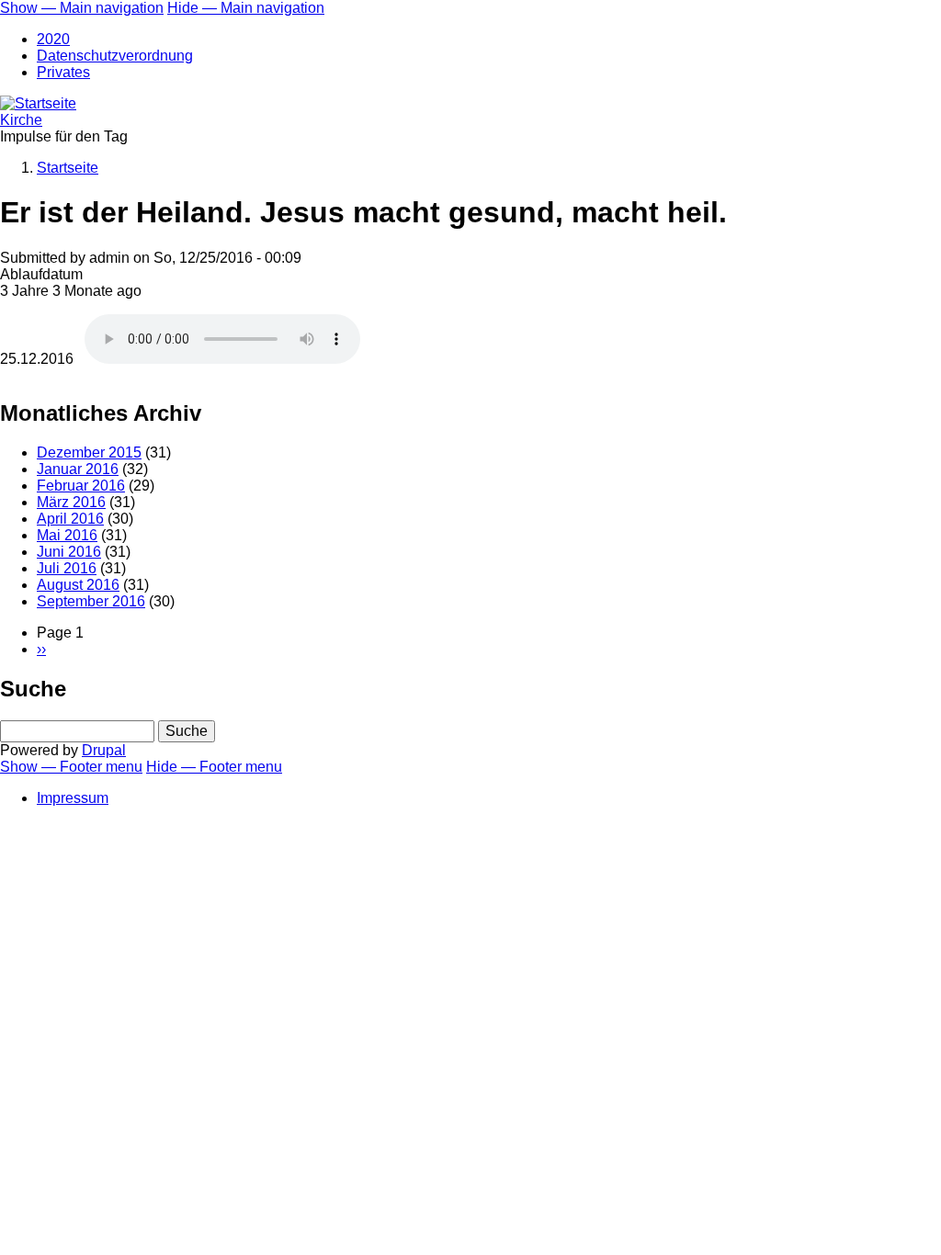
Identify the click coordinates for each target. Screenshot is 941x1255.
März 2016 (71, 502)
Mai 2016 (67, 535)
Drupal (104, 750)
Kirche (21, 120)
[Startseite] (38, 103)
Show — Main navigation (82, 8)
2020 (53, 39)
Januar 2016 (78, 469)
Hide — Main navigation (245, 8)
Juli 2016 (66, 568)
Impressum (72, 798)
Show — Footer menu (71, 766)
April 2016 (70, 518)
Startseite (67, 167)
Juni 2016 (69, 552)
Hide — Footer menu (214, 766)
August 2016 (78, 585)
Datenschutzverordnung (115, 55)
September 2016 (91, 601)
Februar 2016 (81, 485)
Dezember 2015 (89, 452)
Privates (63, 72)
